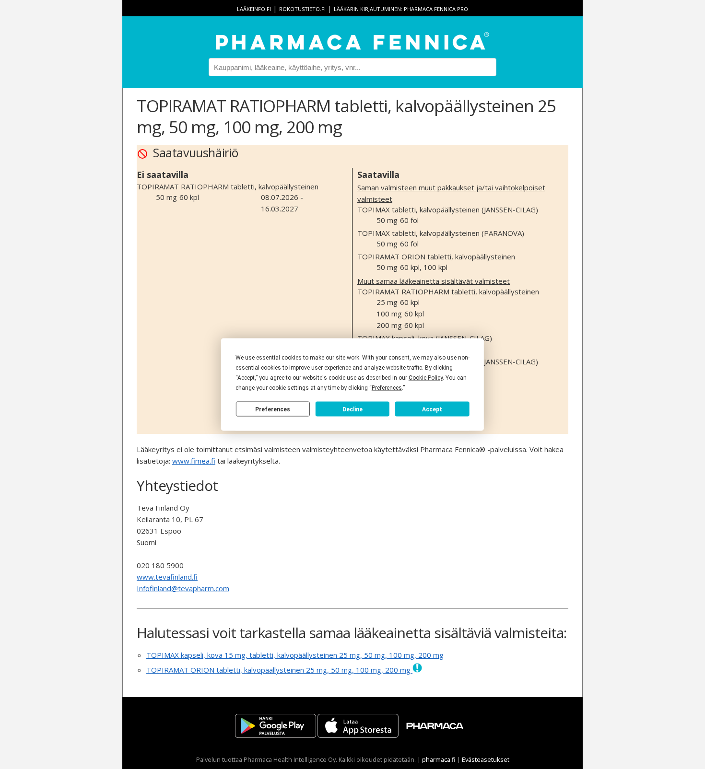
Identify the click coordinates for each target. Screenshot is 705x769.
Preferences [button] (387, 387)
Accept (432, 409)
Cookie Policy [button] (426, 377)
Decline (352, 409)
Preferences (272, 409)
